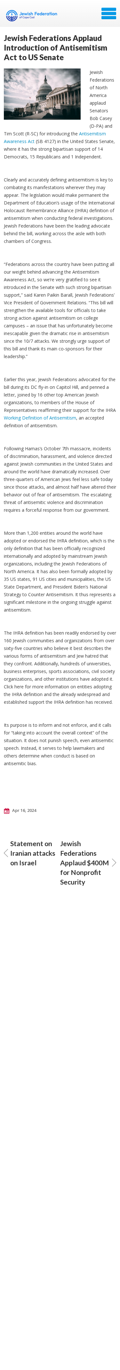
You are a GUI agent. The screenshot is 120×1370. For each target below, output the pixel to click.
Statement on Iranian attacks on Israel (32, 853)
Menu (108, 13)
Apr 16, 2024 (23, 810)
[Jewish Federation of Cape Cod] (32, 16)
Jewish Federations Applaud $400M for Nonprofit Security (84, 862)
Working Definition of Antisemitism (40, 418)
